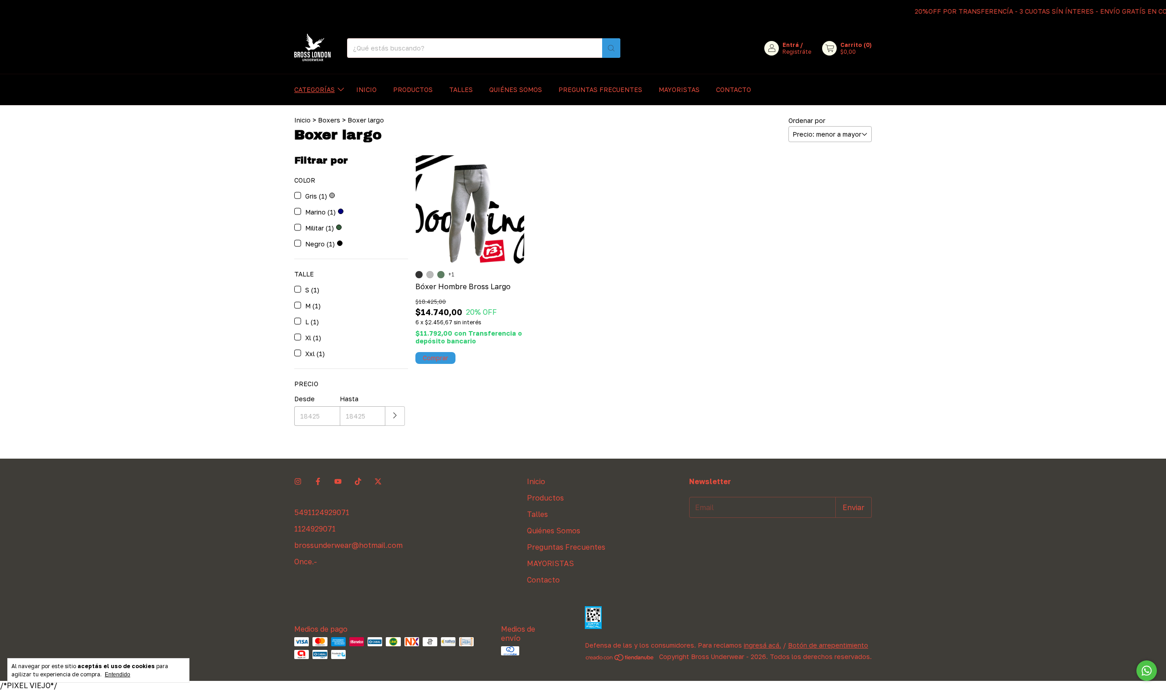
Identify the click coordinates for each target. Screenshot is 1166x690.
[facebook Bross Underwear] (318, 481)
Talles (461, 89)
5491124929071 (321, 512)
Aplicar (395, 416)
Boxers (329, 120)
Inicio (366, 89)
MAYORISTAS (679, 89)
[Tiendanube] (620, 659)
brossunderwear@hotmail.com (348, 545)
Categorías (314, 89)
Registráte (796, 51)
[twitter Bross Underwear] (378, 481)
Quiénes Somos (515, 89)
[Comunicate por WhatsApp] (1146, 670)
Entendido (117, 674)
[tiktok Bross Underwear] (358, 481)
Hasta (349, 399)
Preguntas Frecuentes (600, 89)
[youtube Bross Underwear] (338, 481)
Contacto (733, 89)
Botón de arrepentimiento (828, 645)
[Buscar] (611, 48)
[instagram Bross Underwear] (298, 481)
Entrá (790, 44)
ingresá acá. (762, 645)
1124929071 (315, 528)
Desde (304, 399)
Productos (413, 89)
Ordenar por (806, 120)
